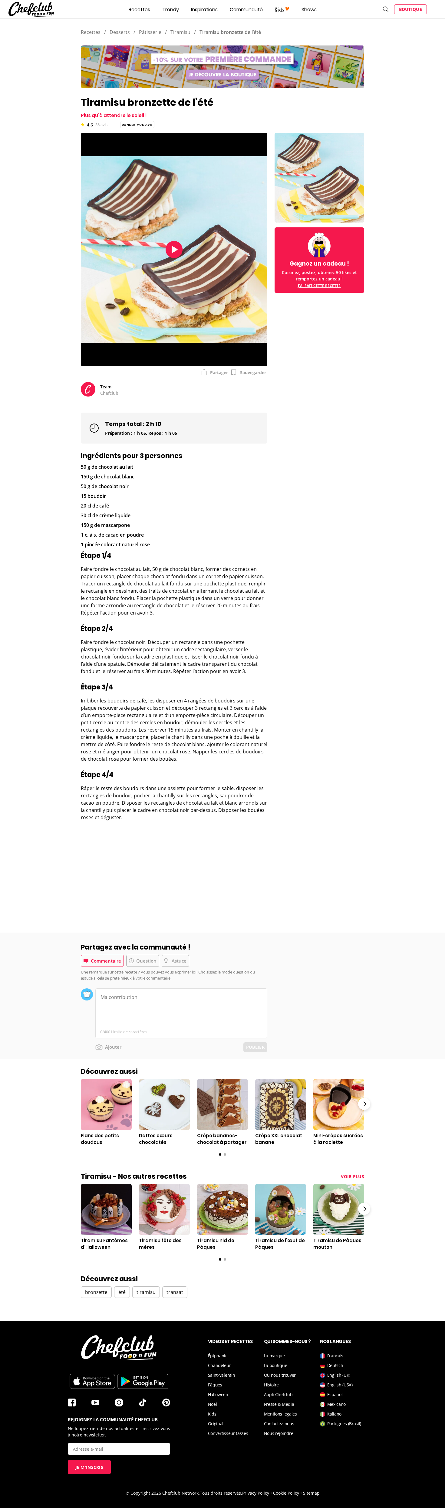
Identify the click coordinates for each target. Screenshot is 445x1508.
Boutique (410, 9)
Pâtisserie (150, 32)
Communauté (246, 9)
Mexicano (336, 1404)
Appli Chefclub (278, 1394)
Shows (309, 9)
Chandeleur (219, 1365)
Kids (212, 1414)
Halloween (218, 1394)
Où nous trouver (280, 1375)
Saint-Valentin (221, 1375)
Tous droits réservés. (221, 1493)
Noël (212, 1404)
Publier (255, 1047)
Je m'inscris (89, 1467)
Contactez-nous (279, 1423)
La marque (274, 1356)
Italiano (334, 1414)
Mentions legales (280, 1414)
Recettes (139, 9)
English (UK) (338, 1375)
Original (216, 1423)
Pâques (215, 1385)
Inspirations (204, 9)
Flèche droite (364, 1104)
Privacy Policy (255, 1493)
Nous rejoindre (278, 1433)
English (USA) (340, 1385)
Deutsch (335, 1365)
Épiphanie (218, 1356)
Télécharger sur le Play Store (142, 1381)
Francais (335, 1356)
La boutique (275, 1365)
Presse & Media (279, 1404)
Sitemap (311, 1493)
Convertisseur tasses (228, 1433)
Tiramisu (180, 32)
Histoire (271, 1385)
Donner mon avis (137, 124)
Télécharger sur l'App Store (92, 1381)
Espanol (335, 1394)
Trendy (170, 9)
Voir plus (352, 1176)
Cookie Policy (286, 1493)
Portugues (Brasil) (344, 1423)
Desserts (120, 32)
